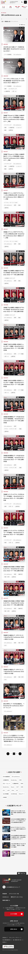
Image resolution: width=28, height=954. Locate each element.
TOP (2, 21)
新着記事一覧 (7, 21)
